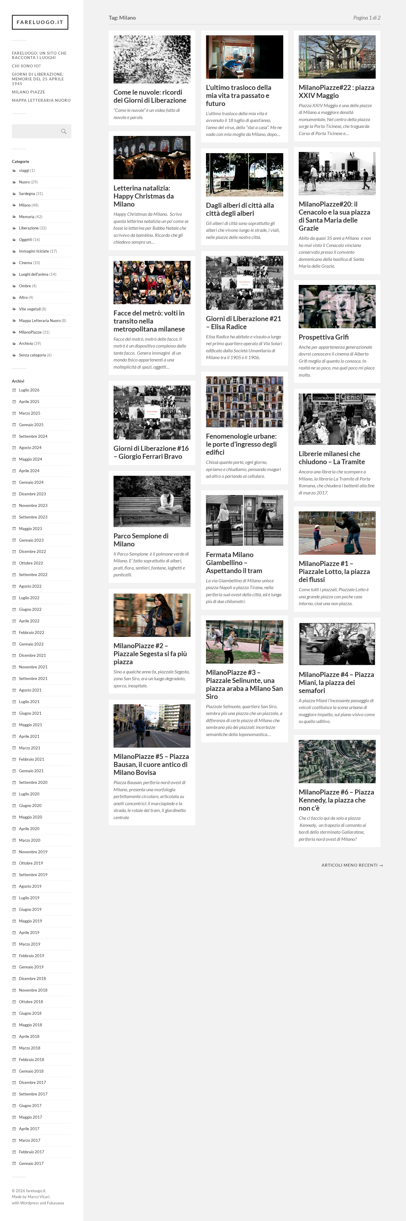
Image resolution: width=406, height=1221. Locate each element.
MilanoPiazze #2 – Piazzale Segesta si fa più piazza (150, 654)
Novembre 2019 (33, 851)
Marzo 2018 (29, 1048)
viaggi (24, 170)
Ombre (25, 285)
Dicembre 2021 (32, 655)
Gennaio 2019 (31, 967)
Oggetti (25, 239)
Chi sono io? (26, 66)
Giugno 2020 (30, 805)
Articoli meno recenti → (352, 865)
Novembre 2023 (33, 505)
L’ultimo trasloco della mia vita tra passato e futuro (238, 95)
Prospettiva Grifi (324, 337)
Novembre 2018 (33, 990)
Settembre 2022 (33, 574)
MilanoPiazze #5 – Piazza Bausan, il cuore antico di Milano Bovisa (151, 764)
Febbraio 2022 (31, 632)
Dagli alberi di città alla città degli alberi (240, 209)
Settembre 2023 (33, 517)
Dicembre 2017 (32, 1082)
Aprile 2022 (29, 621)
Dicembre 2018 (32, 978)
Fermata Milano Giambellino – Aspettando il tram (234, 563)
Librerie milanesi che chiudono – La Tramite (332, 458)
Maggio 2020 (30, 817)
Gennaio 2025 (31, 424)
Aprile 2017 (29, 1128)
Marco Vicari (38, 1196)
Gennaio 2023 (31, 540)
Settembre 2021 (33, 678)
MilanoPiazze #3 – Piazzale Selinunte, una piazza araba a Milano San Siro (244, 684)
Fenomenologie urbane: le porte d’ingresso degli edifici (241, 444)
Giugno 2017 (30, 1105)
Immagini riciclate (34, 251)
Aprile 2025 (29, 401)
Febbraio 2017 (31, 1151)
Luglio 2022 (29, 597)
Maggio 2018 (30, 1024)
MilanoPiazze (30, 332)
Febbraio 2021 (31, 759)
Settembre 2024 (33, 436)
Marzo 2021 (29, 748)
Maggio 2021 (30, 724)
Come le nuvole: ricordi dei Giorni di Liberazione (150, 96)
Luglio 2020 (29, 794)
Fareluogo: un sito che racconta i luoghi (39, 55)
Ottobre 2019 (31, 863)
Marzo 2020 (29, 840)
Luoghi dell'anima (33, 274)
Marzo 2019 (29, 944)
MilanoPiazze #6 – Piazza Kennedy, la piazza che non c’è (336, 800)
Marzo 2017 (29, 1140)
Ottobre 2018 (31, 1001)
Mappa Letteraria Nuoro (41, 100)
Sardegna (27, 193)
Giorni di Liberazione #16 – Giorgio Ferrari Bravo (151, 452)
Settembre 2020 (33, 782)
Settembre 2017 (33, 1094)
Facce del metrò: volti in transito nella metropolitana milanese (149, 321)
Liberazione (29, 228)
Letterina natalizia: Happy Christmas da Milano (144, 196)
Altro (23, 297)
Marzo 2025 (29, 413)
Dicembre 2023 (32, 493)
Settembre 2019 (33, 874)
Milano (25, 205)
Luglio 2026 (29, 390)
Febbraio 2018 (31, 1059)
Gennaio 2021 (31, 770)
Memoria (26, 216)
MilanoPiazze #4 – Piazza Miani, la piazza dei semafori (336, 682)
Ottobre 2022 (31, 563)
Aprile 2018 (29, 1036)
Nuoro (24, 182)
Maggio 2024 (30, 459)
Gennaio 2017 (31, 1163)
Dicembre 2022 (32, 551)
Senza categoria (32, 355)
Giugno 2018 (30, 1013)
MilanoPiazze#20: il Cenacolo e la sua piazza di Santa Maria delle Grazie (334, 216)
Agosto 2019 (30, 886)
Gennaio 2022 (31, 644)
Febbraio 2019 (31, 955)
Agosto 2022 (30, 586)
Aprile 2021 (29, 736)
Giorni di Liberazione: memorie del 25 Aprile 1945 (38, 79)
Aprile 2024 (29, 470)
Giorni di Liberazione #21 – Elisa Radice (243, 323)
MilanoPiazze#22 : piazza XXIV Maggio (336, 91)
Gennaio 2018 (31, 1071)
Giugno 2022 (30, 609)
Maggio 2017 (30, 1117)
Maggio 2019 (30, 921)
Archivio (26, 343)
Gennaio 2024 (31, 482)
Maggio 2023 (30, 528)
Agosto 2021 (30, 690)
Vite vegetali (30, 309)
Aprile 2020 (29, 828)
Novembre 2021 (33, 667)
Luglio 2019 (29, 897)
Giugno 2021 (30, 713)
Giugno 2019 (30, 909)
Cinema (25, 262)
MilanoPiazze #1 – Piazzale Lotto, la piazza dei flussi (334, 571)
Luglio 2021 (29, 701)
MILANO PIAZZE (28, 92)
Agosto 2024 (30, 447)
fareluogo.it (40, 22)
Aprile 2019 (29, 932)
